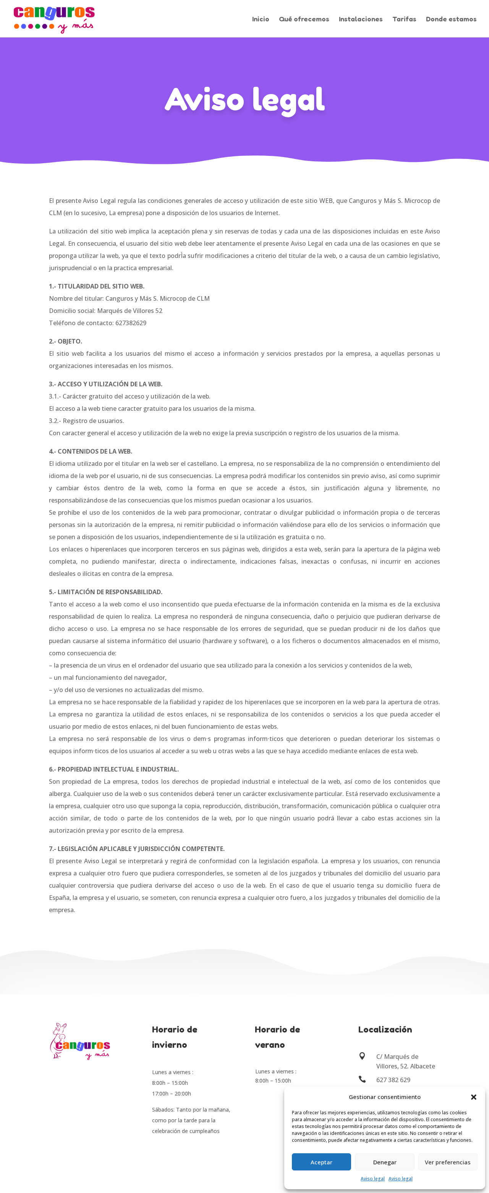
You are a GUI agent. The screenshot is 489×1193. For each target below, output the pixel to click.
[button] (474, 1097)
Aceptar (321, 1162)
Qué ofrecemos (304, 19)
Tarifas (404, 19)
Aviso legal (373, 1178)
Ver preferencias (448, 1162)
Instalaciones (361, 19)
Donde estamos (451, 19)
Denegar (385, 1162)
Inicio (260, 19)
